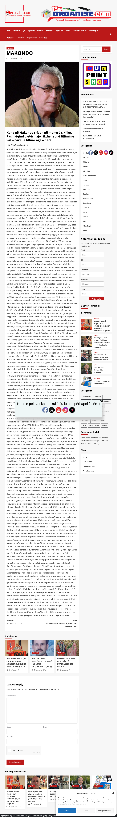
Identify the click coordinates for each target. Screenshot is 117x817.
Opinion (39, 31)
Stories (85, 217)
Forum (84, 31)
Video (85, 230)
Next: (61, 623)
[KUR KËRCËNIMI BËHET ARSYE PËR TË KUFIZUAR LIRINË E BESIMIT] (67, 648)
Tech (84, 221)
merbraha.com (18, 815)
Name (9, 727)
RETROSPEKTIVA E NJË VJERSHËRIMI (92, 137)
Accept (67, 810)
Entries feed (87, 462)
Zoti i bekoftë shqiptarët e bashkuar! (93, 130)
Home (9, 31)
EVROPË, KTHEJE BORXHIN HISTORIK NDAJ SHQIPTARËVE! (95, 122)
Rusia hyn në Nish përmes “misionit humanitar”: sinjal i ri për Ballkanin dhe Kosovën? (96, 114)
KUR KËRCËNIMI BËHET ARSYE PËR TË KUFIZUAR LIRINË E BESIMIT (66, 662)
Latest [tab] (85, 305)
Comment (11, 696)
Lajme (24, 31)
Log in (85, 457)
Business (86, 157)
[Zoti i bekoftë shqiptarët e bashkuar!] (86, 368)
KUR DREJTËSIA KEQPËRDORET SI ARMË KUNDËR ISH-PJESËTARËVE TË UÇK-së (42, 662)
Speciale (31, 31)
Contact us (43, 38)
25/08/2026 (14, 670)
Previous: (15, 622)
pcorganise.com (54, 815)
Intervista (76, 31)
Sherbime (21, 38)
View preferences (104, 810)
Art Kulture (48, 31)
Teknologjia (93, 31)
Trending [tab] (87, 312)
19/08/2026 (64, 670)
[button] (112, 793)
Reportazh (59, 31)
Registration (32, 38)
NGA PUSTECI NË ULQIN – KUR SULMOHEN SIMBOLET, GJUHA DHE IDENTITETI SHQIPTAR (16, 662)
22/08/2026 (39, 670)
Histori (67, 31)
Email (45, 727)
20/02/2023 (14, 59)
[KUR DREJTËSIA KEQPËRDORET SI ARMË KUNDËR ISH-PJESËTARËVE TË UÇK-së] (42, 648)
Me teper (10, 38)
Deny (86, 810)
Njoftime (86, 189)
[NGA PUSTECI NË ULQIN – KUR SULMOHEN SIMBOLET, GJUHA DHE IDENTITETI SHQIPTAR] (16, 648)
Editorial (16, 31)
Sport (85, 212)
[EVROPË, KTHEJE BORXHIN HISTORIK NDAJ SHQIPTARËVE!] (86, 355)
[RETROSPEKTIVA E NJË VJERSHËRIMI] (86, 381)
